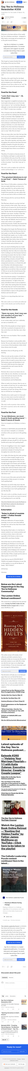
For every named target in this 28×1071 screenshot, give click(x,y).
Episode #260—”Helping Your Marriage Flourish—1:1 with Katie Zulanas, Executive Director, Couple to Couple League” (13, 764)
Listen (24, 17)
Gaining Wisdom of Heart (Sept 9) (12, 701)
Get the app (21, 1064)
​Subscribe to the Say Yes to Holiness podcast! (11, 777)
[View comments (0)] (7, 22)
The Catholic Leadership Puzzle (10, 926)
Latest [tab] (6, 996)
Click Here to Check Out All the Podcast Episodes (12, 794)
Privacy (19, 1059)
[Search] (25, 996)
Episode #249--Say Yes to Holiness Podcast (10, 1017)
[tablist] (7, 977)
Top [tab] (3, 996)
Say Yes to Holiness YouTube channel (13, 789)
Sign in (25, 2)
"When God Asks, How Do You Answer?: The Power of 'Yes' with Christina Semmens (12, 710)
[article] (14, 1004)
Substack (6, 1068)
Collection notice (14, 1060)
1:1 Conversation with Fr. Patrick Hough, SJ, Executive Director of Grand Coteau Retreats (9, 1031)
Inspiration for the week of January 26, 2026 (10, 1004)
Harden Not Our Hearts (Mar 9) (11, 695)
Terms (23, 1059)
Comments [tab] (4, 977)
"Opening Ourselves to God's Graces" (10, 1013)
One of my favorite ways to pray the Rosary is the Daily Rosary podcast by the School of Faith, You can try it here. (13, 504)
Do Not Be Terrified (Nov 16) (10, 698)
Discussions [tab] (12, 996)
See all (4, 1039)
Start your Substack (10, 1064)
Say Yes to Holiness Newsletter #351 (7, 1001)
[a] (24, 1014)
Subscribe (19, 2)
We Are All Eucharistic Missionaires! (13, 720)
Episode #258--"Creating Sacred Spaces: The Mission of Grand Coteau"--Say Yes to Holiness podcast (10, 1027)
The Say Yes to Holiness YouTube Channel (11, 819)
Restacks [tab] (11, 977)
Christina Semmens (9, 17)
